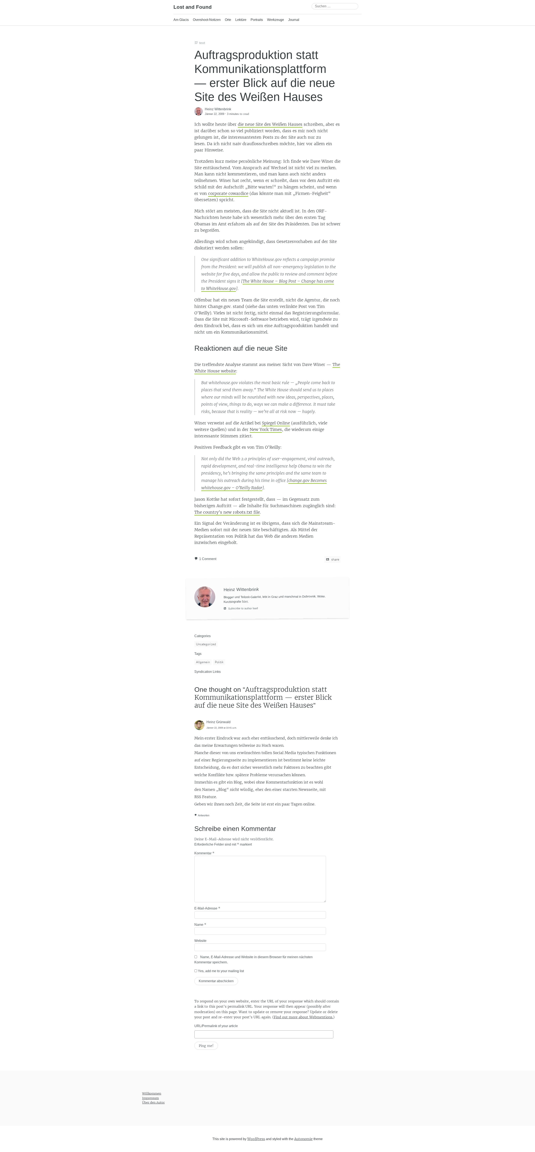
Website (200, 940)
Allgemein (203, 662)
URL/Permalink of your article (216, 1026)
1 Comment (207, 559)
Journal (293, 20)
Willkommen (151, 1093)
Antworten (203, 815)
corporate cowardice (228, 193)
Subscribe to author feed (242, 608)
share (335, 559)
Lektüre (240, 20)
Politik (219, 662)
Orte (228, 20)
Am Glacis (181, 20)
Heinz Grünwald (218, 722)
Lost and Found (192, 7)
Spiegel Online (276, 422)
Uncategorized (206, 644)
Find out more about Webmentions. (303, 1017)
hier (245, 601)
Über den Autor (153, 1102)
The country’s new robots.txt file (227, 512)
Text (202, 43)
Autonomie (303, 1139)
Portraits (257, 20)
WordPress (256, 1139)
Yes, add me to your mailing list (220, 971)
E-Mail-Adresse (207, 908)
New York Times (266, 429)
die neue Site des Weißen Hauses (270, 124)
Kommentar (204, 853)
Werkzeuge (275, 20)
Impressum (150, 1098)
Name (200, 924)
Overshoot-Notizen (207, 20)
